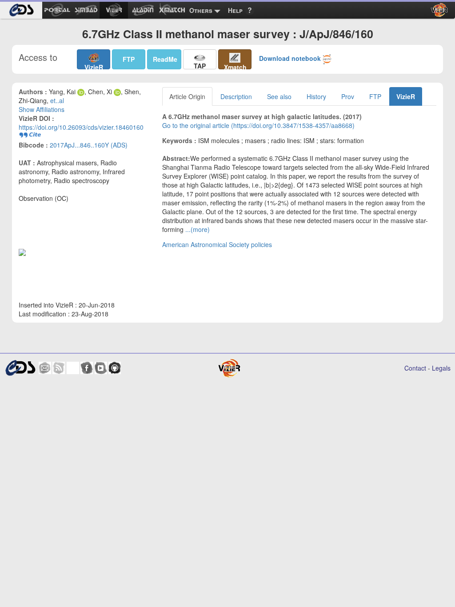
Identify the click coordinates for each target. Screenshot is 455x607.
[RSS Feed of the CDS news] (58, 368)
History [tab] (316, 96)
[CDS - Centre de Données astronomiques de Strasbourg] (20, 367)
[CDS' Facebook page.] (86, 368)
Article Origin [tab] (187, 96)
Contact (415, 367)
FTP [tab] (375, 96)
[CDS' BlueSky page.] (73, 368)
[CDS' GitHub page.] (114, 368)
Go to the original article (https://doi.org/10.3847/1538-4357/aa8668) (258, 125)
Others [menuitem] (200, 10)
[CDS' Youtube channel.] (101, 368)
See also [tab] (279, 96)
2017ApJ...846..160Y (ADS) (89, 144)
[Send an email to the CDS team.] (45, 368)
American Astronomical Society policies (217, 244)
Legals (441, 367)
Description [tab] (236, 96)
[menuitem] (21, 10)
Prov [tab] (347, 96)
